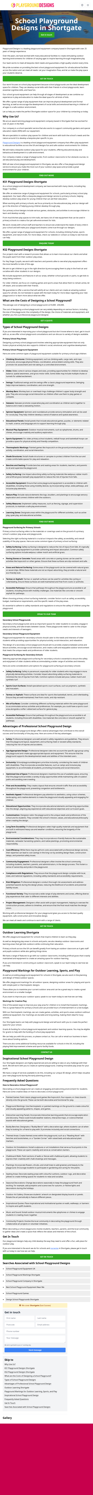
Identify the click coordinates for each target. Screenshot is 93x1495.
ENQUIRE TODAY (46, 243)
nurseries (54, 1248)
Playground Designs (11, 142)
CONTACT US (46, 1052)
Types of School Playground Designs (20, 1380)
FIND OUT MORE (46, 175)
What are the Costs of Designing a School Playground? (28, 1376)
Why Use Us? (10, 1364)
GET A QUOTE (47, 320)
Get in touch (46, 35)
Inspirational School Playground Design (22, 1395)
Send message (35, 1350)
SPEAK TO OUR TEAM (46, 614)
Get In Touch (10, 1403)
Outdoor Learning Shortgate (17, 1387)
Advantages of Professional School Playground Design (28, 1383)
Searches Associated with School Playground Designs (27, 1407)
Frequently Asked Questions (17, 1399)
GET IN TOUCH (46, 78)
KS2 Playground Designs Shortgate (20, 1372)
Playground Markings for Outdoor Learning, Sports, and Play (31, 1391)
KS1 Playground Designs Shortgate (20, 1368)
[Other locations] (82, 5)
